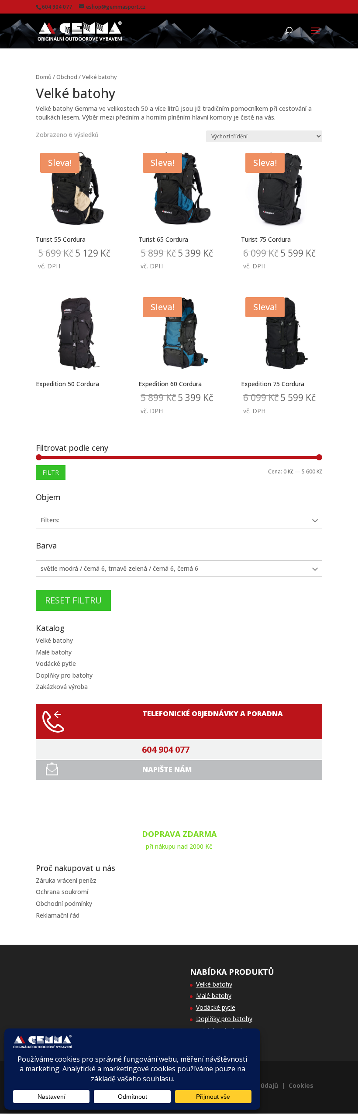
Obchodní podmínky (64, 903)
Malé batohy (54, 652)
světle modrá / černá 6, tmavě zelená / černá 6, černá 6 (119, 568)
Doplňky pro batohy (64, 675)
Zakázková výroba (62, 686)
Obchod (66, 77)
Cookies (301, 1085)
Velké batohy (54, 640)
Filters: (50, 520)
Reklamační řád (57, 915)
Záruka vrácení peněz (66, 880)
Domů (44, 77)
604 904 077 (165, 749)
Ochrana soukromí (62, 892)
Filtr (50, 472)
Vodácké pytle (56, 663)
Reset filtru (73, 600)
